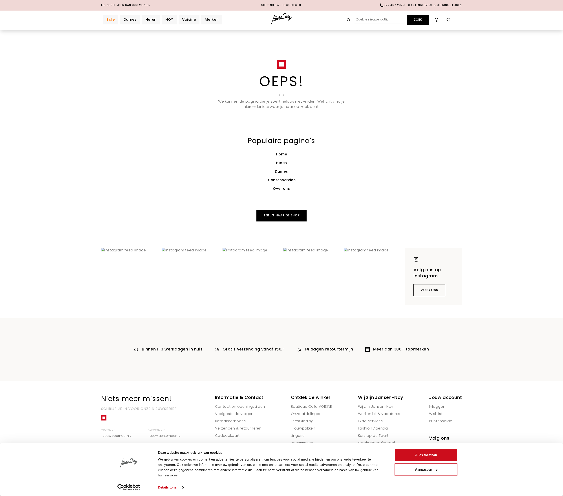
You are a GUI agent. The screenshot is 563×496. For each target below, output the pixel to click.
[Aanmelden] (436, 20)
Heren (281, 163)
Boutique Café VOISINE (311, 407)
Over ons (281, 189)
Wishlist (435, 414)
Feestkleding (302, 421)
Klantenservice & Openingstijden (435, 5)
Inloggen (437, 407)
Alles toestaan (426, 455)
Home (281, 154)
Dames (281, 171)
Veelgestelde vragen (234, 414)
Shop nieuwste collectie (281, 5)
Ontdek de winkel (310, 398)
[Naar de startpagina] (281, 19)
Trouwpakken (303, 428)
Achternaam (157, 430)
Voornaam (109, 430)
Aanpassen (423, 469)
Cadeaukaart (227, 436)
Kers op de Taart (373, 436)
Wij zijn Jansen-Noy (380, 398)
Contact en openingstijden (240, 407)
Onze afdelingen (306, 414)
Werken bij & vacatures (379, 414)
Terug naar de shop (281, 215)
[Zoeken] (348, 20)
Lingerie (298, 436)
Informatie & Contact (239, 398)
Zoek (418, 20)
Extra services (370, 421)
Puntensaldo (440, 421)
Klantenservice (281, 180)
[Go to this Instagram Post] (129, 276)
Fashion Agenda (373, 428)
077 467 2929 (394, 5)
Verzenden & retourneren (238, 428)
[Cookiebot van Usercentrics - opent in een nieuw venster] (129, 487)
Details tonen (168, 487)
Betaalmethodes (230, 421)
